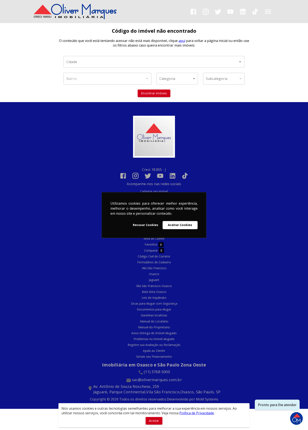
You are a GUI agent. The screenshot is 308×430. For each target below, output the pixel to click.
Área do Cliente (154, 238)
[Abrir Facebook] (193, 11)
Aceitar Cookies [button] (180, 225)
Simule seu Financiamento (154, 357)
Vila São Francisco (154, 268)
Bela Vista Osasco (154, 292)
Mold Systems (207, 399)
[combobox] (154, 62)
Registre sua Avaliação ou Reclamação (154, 345)
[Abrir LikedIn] (242, 11)
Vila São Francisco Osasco (154, 286)
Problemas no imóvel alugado (154, 339)
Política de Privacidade (196, 413)
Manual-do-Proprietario (154, 327)
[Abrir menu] (268, 11)
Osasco (154, 274)
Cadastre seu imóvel (154, 191)
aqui (182, 40)
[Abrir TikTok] (255, 11)
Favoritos (153, 244)
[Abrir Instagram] (205, 11)
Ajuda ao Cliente (154, 351)
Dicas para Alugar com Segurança (154, 303)
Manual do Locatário (154, 321)
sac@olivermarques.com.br (157, 379)
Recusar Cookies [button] (145, 225)
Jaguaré (154, 280)
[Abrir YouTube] (230, 11)
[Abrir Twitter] (218, 11)
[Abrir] (240, 62)
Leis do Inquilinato (154, 298)
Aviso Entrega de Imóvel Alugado (154, 333)
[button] (177, 78)
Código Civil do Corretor (154, 256)
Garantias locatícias (154, 315)
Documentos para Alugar (154, 309)
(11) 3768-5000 (157, 371)
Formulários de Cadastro (154, 262)
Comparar (153, 250)
